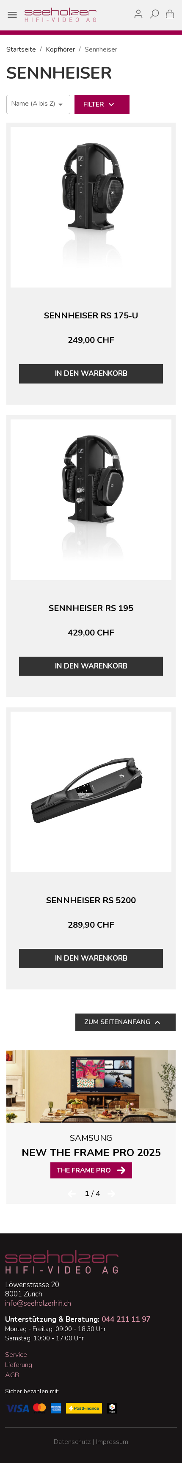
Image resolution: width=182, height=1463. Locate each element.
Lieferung (18, 1365)
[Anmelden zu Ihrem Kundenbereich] (138, 13)
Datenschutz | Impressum (91, 1442)
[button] (71, 1193)
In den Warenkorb (91, 373)
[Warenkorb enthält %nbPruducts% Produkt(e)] (170, 14)
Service (16, 1354)
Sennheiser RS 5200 (91, 900)
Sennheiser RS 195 (91, 608)
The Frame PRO (84, 1170)
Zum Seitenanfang (123, 1022)
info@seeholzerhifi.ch (38, 1303)
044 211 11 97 (126, 1319)
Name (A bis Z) (38, 104)
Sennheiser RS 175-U (91, 315)
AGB (12, 1375)
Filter (99, 104)
